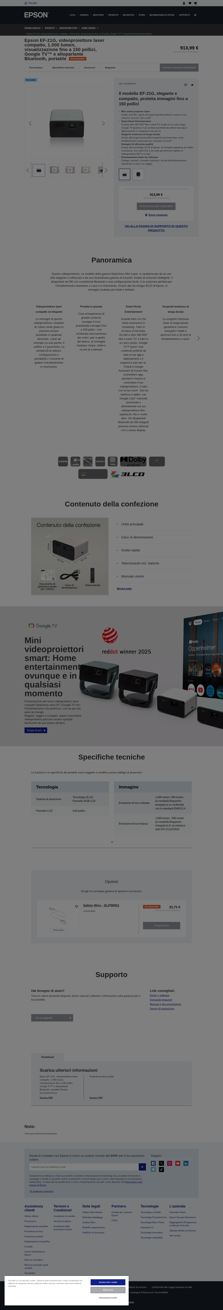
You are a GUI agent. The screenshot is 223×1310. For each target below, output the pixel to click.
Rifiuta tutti (108, 1290)
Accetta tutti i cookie (108, 1282)
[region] (67, 1290)
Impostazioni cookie (108, 1298)
